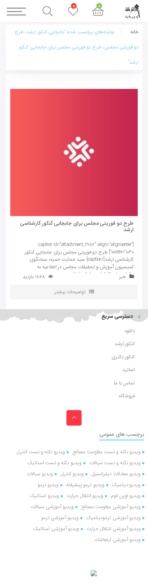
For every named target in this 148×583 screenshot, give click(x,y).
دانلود (129, 331)
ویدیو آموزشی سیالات (52, 507)
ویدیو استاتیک (44, 496)
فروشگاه (127, 396)
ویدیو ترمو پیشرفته (85, 485)
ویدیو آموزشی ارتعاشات (117, 540)
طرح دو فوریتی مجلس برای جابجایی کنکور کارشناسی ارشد (77, 226)
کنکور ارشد (125, 344)
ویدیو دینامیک (126, 485)
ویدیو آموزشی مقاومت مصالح (110, 507)
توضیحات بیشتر (70, 292)
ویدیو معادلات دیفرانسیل (115, 474)
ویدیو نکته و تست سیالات (114, 463)
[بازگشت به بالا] (74, 418)
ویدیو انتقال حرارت (85, 496)
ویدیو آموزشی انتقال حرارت (113, 529)
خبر (122, 277)
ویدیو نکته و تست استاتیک (54, 463)
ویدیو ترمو (48, 485)
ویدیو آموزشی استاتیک (56, 529)
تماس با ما (124, 383)
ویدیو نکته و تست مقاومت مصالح (106, 452)
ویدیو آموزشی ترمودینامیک (113, 518)
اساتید (128, 370)
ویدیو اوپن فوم (125, 496)
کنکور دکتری (123, 357)
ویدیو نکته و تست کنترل (40, 452)
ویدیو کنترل (71, 474)
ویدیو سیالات (40, 474)
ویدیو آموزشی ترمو (60, 518)
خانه (134, 32)
